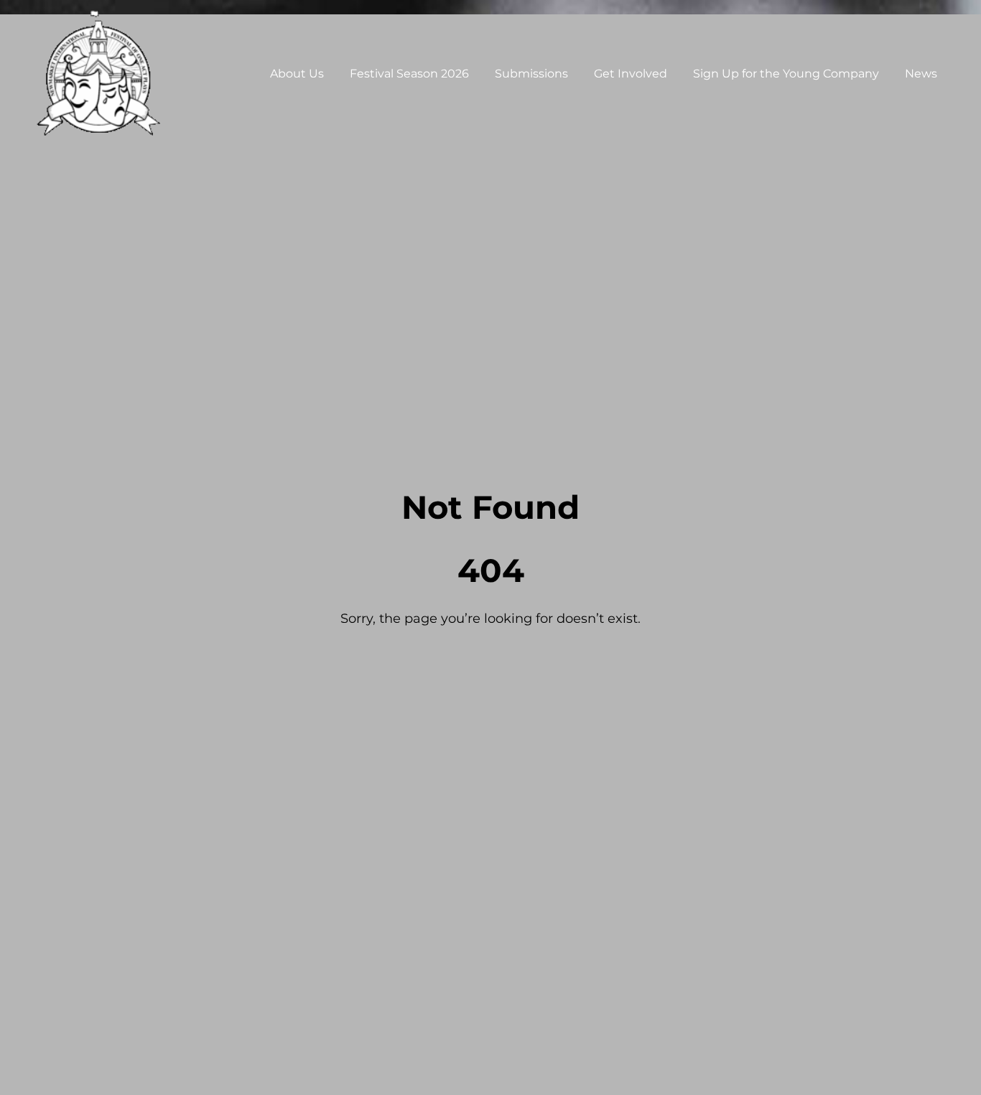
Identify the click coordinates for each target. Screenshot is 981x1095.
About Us (297, 73)
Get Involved (630, 73)
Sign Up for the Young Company (786, 73)
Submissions (531, 73)
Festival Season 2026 (409, 73)
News (921, 73)
